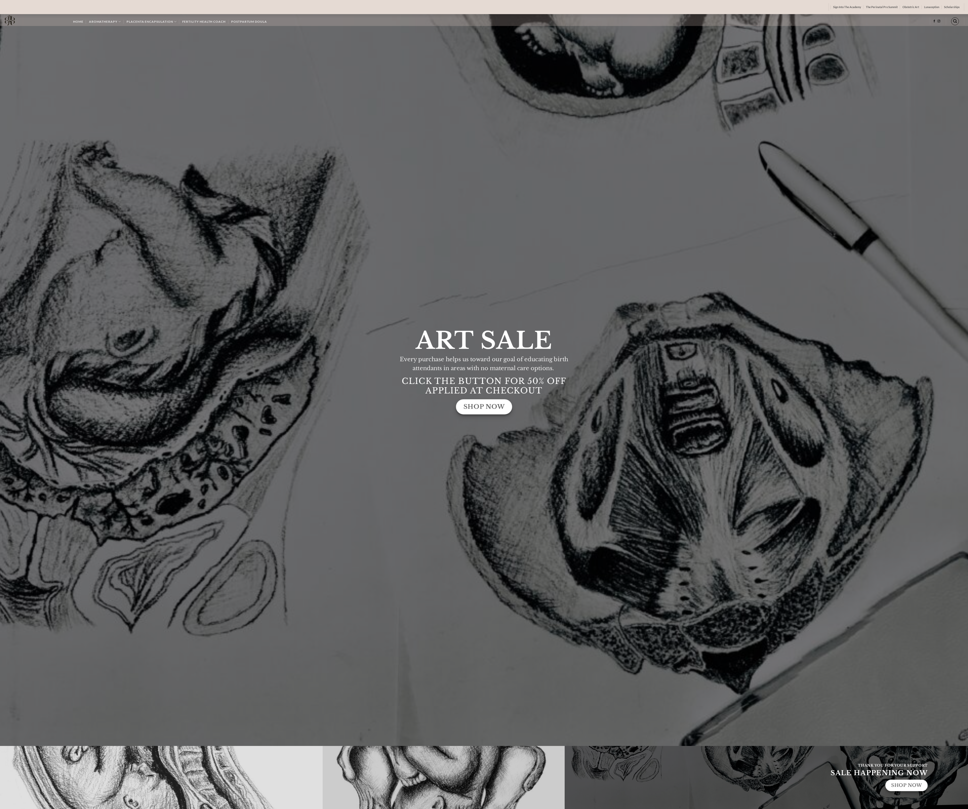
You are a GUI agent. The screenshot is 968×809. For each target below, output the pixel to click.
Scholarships (952, 7)
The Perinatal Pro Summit (882, 7)
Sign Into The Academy (847, 7)
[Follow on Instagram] (939, 21)
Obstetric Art (910, 7)
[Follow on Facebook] (934, 21)
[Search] (955, 21)
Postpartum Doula (249, 21)
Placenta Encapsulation (150, 21)
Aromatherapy (103, 21)
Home (78, 21)
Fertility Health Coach (204, 21)
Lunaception (931, 7)
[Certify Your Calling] (35, 20)
